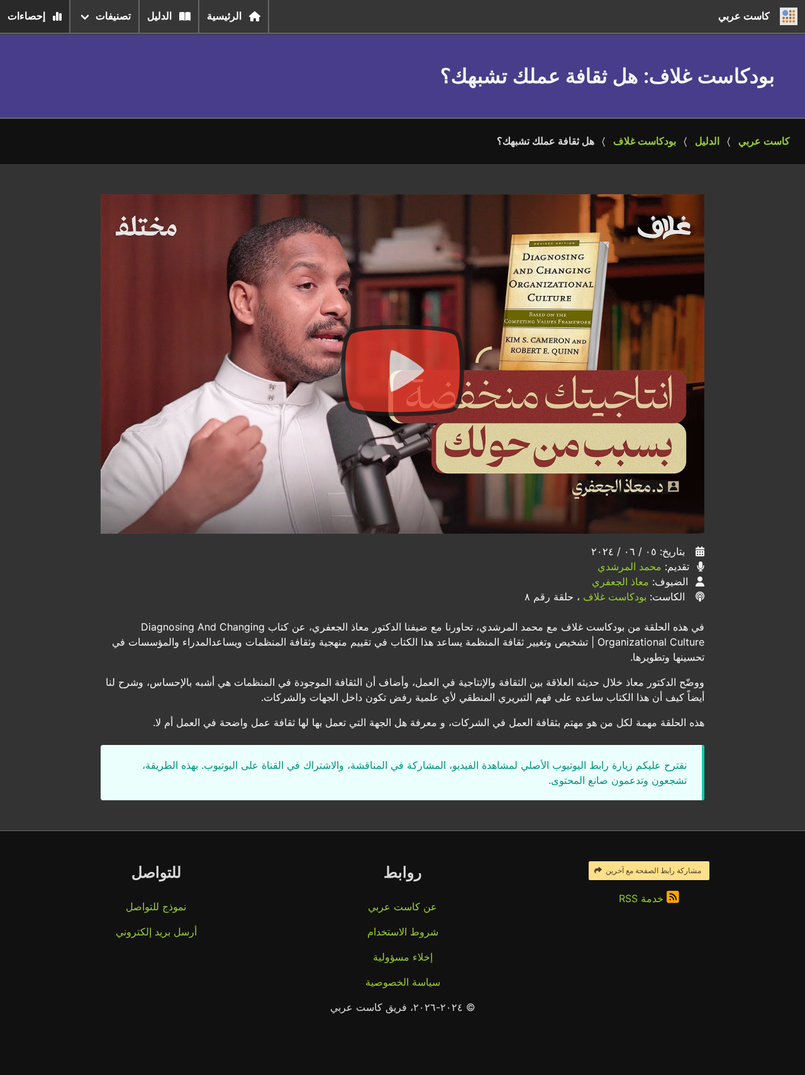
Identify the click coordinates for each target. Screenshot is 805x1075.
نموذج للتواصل (156, 906)
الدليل (159, 16)
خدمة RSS (643, 898)
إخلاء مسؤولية (403, 957)
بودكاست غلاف (644, 141)
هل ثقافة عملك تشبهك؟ (545, 141)
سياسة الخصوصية (402, 982)
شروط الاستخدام (402, 931)
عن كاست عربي (402, 906)
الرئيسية (224, 16)
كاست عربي (764, 141)
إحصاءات (26, 16)
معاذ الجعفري (620, 581)
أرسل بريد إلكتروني (156, 931)
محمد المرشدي (629, 566)
